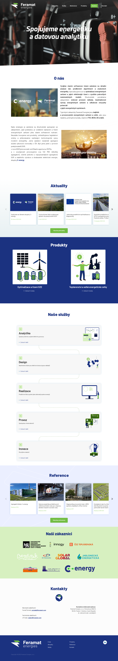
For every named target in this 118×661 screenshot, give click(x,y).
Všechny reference (59, 520)
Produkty (84, 6)
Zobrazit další (24, 342)
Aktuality (55, 6)
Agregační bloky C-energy (19, 504)
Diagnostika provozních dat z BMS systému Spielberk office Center (77, 505)
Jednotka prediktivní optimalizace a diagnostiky (78, 215)
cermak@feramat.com (39, 610)
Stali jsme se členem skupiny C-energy (21, 215)
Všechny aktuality (59, 230)
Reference (73, 6)
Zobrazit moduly (29, 291)
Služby (64, 6)
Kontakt (104, 6)
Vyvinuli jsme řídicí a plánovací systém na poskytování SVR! (48, 215)
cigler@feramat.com (34, 618)
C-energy (20, 160)
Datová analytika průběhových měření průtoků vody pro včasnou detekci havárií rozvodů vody (50, 505)
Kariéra (94, 6)
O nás (49, 642)
